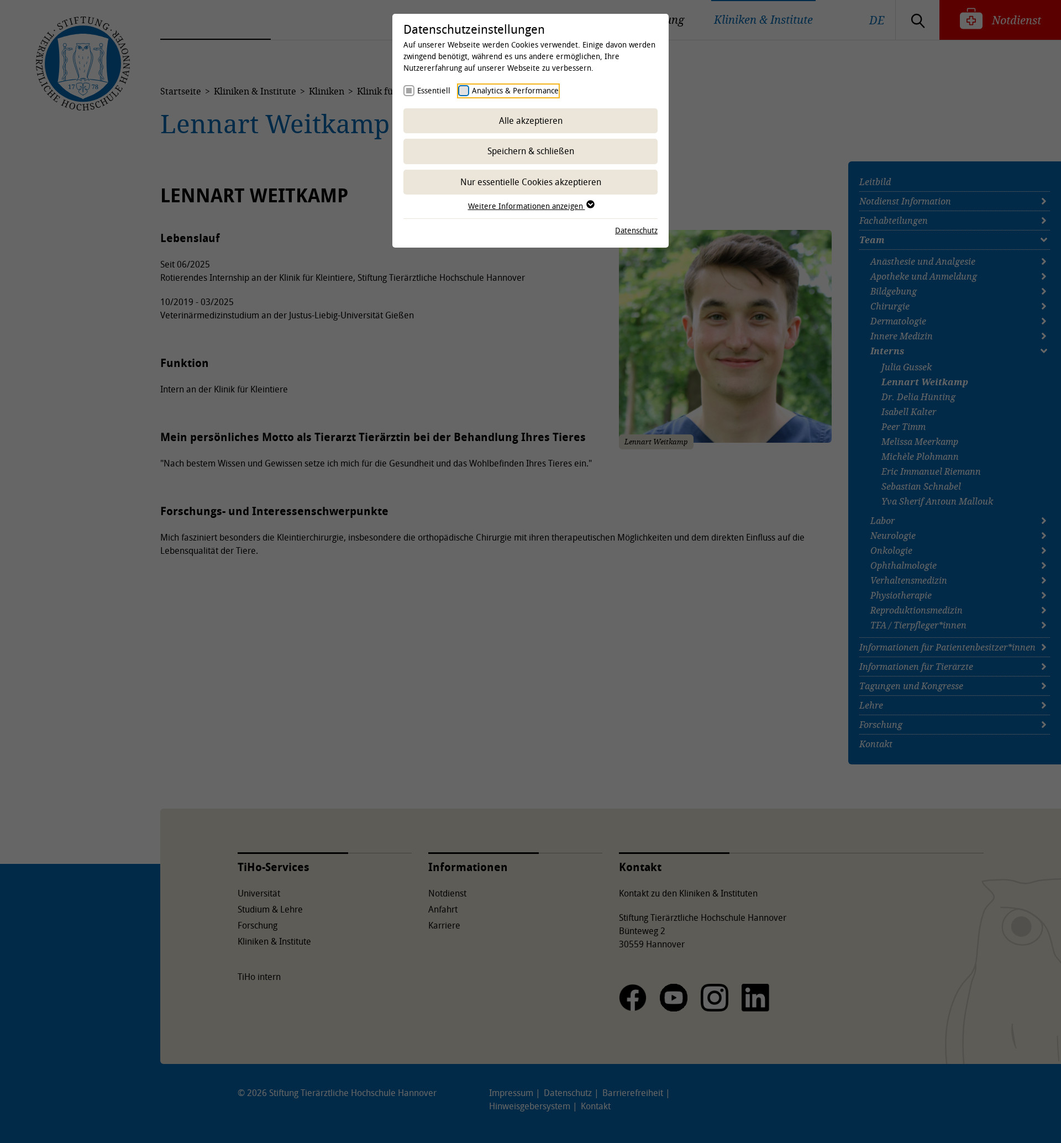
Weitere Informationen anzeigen (526, 206)
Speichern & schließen (530, 151)
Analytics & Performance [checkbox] (515, 90)
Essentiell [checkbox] (433, 90)
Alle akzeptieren (531, 120)
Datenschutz (636, 230)
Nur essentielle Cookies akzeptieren (530, 182)
